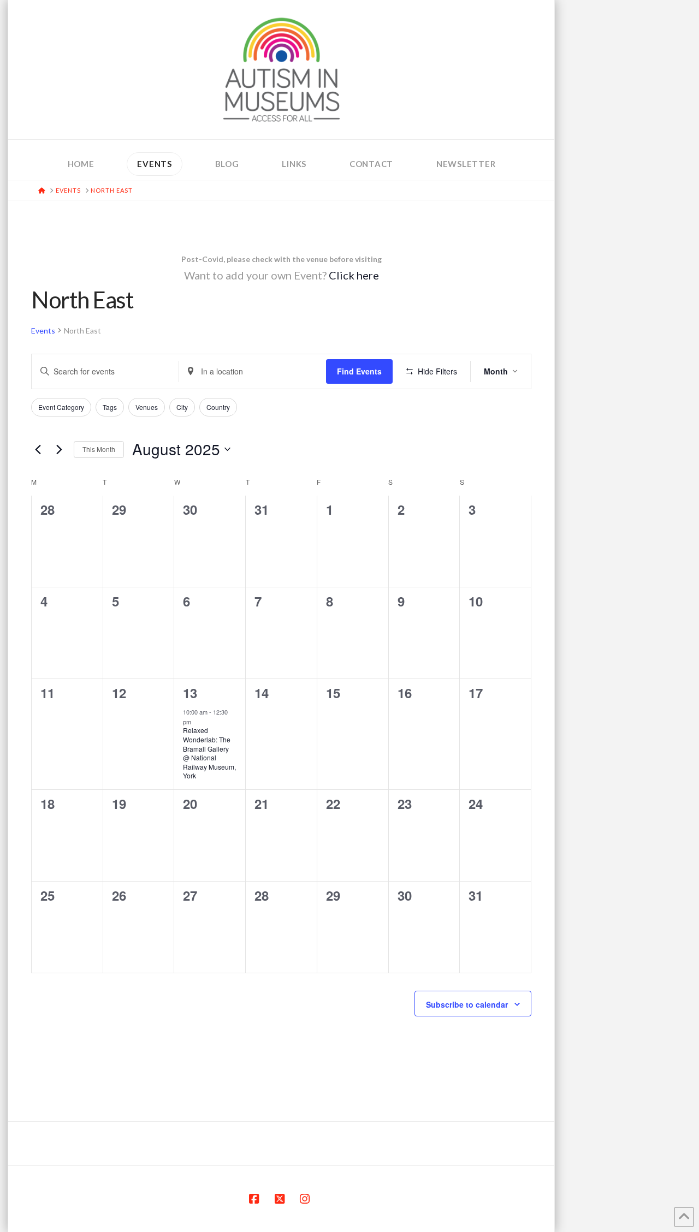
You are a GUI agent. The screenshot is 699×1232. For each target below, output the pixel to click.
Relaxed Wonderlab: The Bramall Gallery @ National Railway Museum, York (209, 752)
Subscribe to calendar (467, 1004)
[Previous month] (37, 449)
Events (43, 330)
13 (189, 692)
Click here (354, 275)
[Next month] (59, 449)
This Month (98, 449)
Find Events (359, 371)
